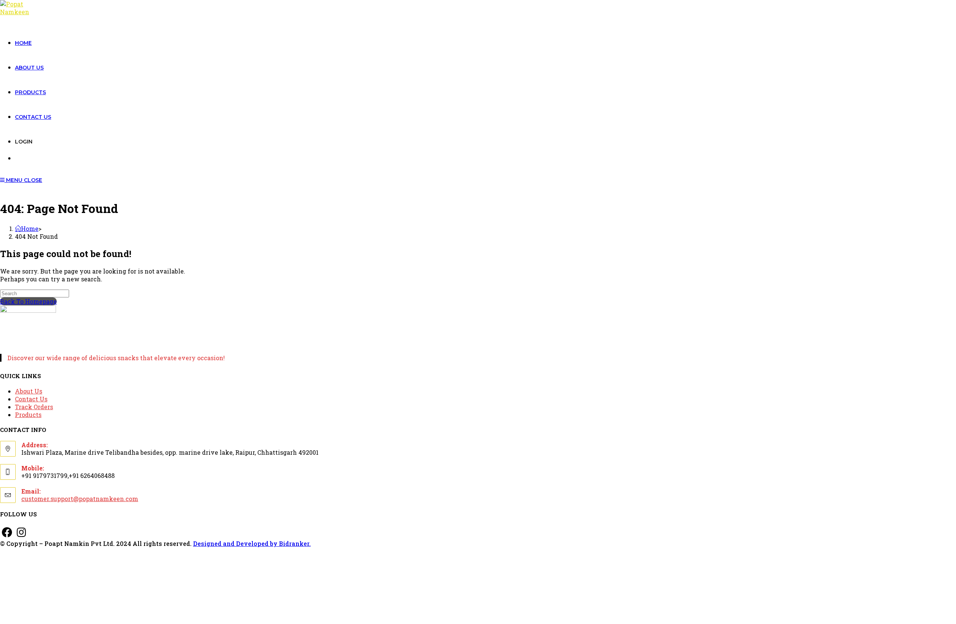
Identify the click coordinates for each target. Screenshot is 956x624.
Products (28, 414)
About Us (28, 391)
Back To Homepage (28, 301)
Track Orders (34, 407)
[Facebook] (7, 532)
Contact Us (31, 399)
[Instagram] (21, 532)
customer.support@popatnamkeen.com (79, 499)
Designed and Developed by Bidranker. (252, 543)
